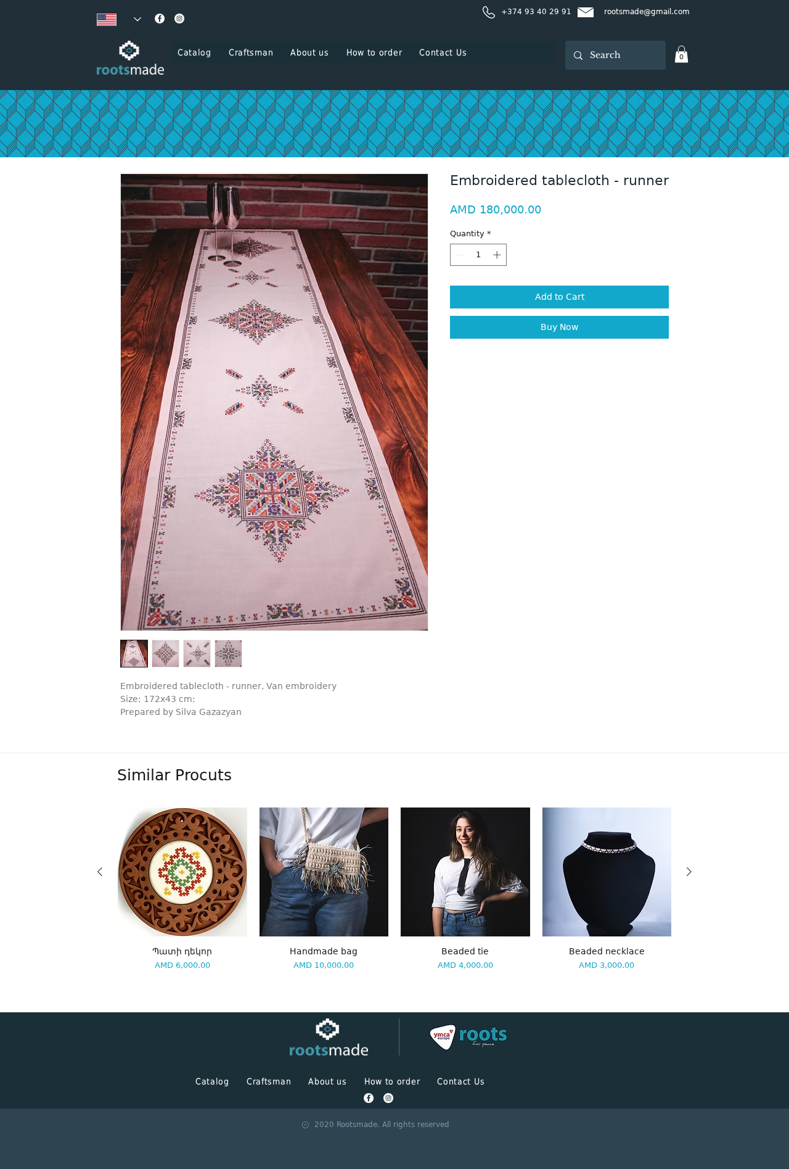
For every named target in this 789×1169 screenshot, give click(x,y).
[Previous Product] (99, 871)
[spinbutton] (479, 254)
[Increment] (498, 254)
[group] (394, 904)
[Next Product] (689, 871)
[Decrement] (459, 254)
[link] (681, 54)
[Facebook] (160, 18)
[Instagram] (179, 18)
